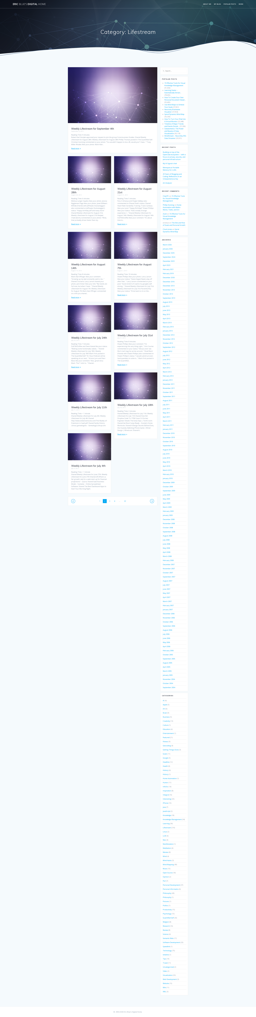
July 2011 (166, 405)
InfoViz (165, 787)
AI (163, 700)
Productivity (167, 910)
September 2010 (169, 446)
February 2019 (168, 273)
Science (165, 934)
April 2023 (166, 265)
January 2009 (168, 515)
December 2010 (168, 433)
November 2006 (169, 618)
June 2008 (166, 544)
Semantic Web (168, 938)
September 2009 (169, 491)
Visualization (167, 975)
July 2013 (166, 306)
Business (166, 717)
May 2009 (166, 499)
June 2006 (166, 638)
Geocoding (167, 746)
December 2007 (168, 564)
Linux (165, 832)
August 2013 (167, 302)
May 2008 (166, 548)
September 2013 (169, 298)
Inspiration (167, 791)
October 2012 (168, 343)
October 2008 (168, 527)
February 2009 (168, 511)
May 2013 (166, 314)
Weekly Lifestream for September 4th (92, 128)
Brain (165, 713)
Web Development (170, 979)
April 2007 (166, 597)
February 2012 (168, 376)
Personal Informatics (170, 889)
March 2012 (167, 372)
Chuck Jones (167, 229)
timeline (166, 955)
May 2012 (166, 364)
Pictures (166, 901)
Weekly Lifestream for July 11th (89, 407)
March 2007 (167, 601)
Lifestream (167, 828)
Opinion (166, 877)
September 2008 (169, 532)
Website (166, 983)
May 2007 (166, 593)
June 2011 (166, 409)
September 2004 (169, 687)
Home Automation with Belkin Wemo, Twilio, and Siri (172, 207)
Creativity (166, 721)
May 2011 (166, 413)
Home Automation (170, 778)
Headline (166, 762)
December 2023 (168, 261)
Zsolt (165, 214)
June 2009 (166, 495)
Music (165, 869)
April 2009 (166, 503)
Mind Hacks (167, 860)
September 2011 (169, 396)
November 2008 (169, 523)
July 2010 (166, 454)
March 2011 (167, 421)
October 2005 (168, 655)
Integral (166, 795)
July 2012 (166, 355)
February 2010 (168, 474)
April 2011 (166, 417)
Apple (165, 705)
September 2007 (169, 577)
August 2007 (167, 581)
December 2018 (168, 277)
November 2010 (169, 437)
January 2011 (168, 429)
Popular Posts (230, 4)
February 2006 (168, 650)
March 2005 (167, 671)
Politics (165, 905)
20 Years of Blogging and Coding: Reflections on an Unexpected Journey (172, 176)
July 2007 (166, 585)
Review (165, 930)
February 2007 (168, 605)
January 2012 (168, 380)
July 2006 (166, 634)
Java (164, 807)
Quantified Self (168, 918)
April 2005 (166, 667)
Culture (165, 725)
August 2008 (167, 536)
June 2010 (166, 458)
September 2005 (169, 659)
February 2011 (168, 425)
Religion (166, 922)
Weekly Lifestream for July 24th (89, 337)
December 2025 (168, 253)
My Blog (217, 4)
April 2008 (166, 552)
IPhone (165, 803)
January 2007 (168, 609)
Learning (166, 823)
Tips (164, 959)
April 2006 (166, 646)
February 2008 (168, 560)
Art (164, 709)
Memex (165, 852)
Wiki (164, 987)
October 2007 (168, 573)
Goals (165, 754)
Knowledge (167, 815)
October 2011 (168, 392)
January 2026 (168, 249)
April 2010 (166, 466)
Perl (164, 881)
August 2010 (167, 450)
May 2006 (166, 642)
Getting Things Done (171, 750)
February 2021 (168, 269)
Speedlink (166, 946)
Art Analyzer (167, 183)
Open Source (167, 873)
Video (165, 971)
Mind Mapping (168, 864)
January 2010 (168, 478)
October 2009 (168, 487)
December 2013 (168, 286)
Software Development (171, 942)
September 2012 (169, 347)
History (165, 770)
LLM (164, 836)
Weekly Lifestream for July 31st (135, 335)
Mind (165, 856)
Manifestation (168, 844)
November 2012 (169, 339)
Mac (164, 840)
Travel (165, 963)
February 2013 (168, 327)
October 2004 (168, 683)
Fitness (165, 741)
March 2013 (167, 323)
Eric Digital (29, 4)
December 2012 (168, 335)
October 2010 (168, 441)
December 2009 (168, 482)
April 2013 (166, 318)
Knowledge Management (172, 819)
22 (125, 501)
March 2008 (167, 556)
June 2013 (166, 310)
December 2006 (168, 614)
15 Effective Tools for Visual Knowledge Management (174, 198)
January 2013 (168, 331)
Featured (166, 737)
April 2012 (166, 368)
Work (241, 4)
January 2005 (168, 675)
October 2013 (168, 294)
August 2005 (167, 663)
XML (164, 992)
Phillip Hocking (168, 205)
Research (166, 926)
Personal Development (171, 885)
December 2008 (168, 519)
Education (166, 729)
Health (165, 766)
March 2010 (167, 470)
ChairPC (166, 196)
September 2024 (169, 257)
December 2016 (168, 282)
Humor (165, 782)
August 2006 (167, 630)
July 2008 (166, 540)
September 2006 (169, 626)
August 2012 (167, 351)
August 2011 (167, 400)
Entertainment (168, 733)
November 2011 (169, 388)
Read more (75, 148)
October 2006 (168, 622)
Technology (167, 951)
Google (165, 758)
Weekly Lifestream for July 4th (88, 465)
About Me (207, 4)
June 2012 (166, 359)
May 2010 (166, 462)
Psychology (167, 914)
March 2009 (167, 507)
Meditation (167, 848)
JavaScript (166, 811)
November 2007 (169, 568)
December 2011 (168, 384)
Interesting (167, 799)
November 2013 (169, 290)
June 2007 (166, 589)
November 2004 (169, 679)
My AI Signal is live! (170, 163)
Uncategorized (168, 967)
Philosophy (167, 893)
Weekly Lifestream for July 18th (135, 404)
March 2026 (167, 245)
